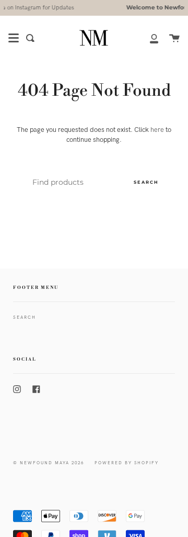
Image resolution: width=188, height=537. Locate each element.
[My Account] (148, 38)
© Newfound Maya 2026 (48, 463)
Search (146, 182)
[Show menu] (13, 38)
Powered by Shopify (127, 463)
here (157, 130)
